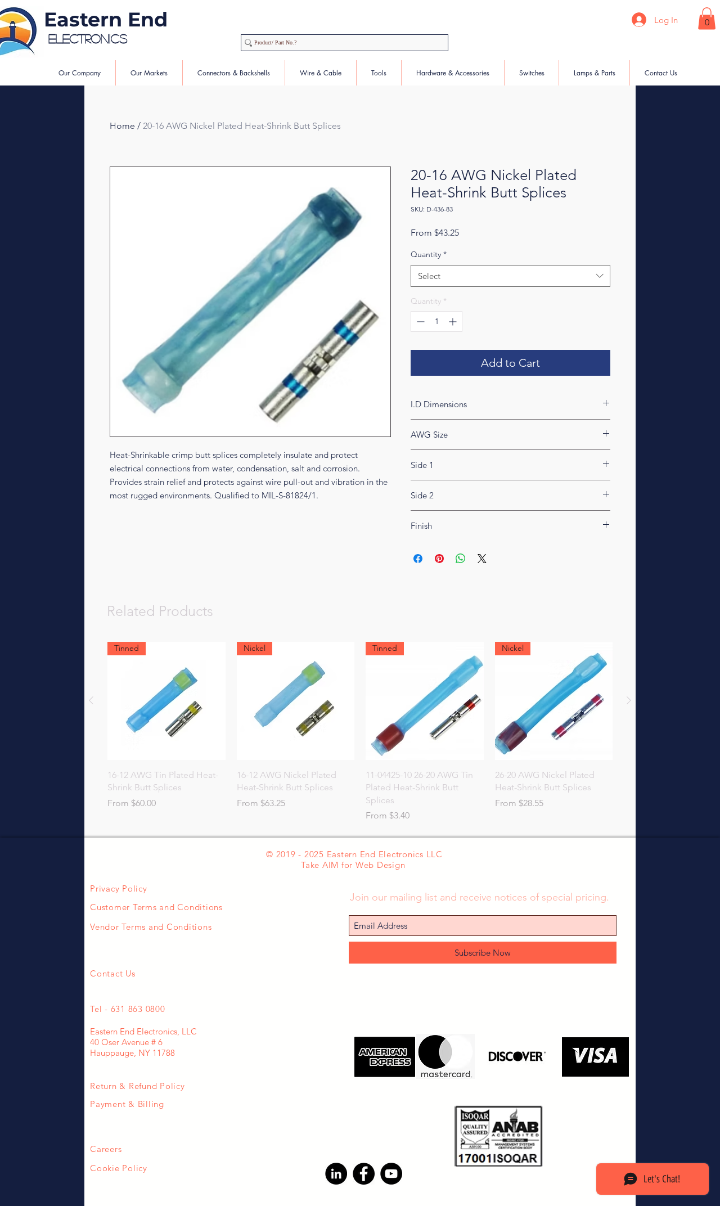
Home (122, 125)
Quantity (429, 254)
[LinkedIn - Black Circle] (336, 1174)
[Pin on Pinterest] (439, 558)
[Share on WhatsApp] (460, 558)
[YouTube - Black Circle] (391, 1174)
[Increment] (454, 321)
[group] (360, 732)
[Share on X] (482, 558)
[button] (707, 18)
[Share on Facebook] (418, 558)
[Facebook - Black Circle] (364, 1174)
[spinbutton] (436, 321)
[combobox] (510, 276)
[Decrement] (419, 321)
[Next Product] (629, 700)
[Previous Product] (91, 700)
